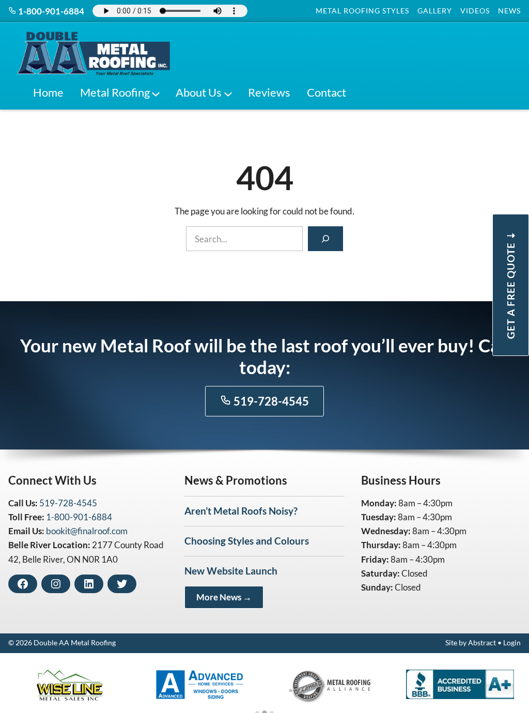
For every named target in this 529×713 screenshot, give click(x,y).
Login (512, 643)
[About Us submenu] (227, 92)
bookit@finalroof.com (87, 530)
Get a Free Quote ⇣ (511, 285)
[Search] (325, 238)
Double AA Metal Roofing (75, 643)
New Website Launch (230, 571)
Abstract (482, 643)
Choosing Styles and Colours (246, 541)
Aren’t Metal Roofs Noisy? (241, 511)
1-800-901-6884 (50, 11)
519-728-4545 (270, 401)
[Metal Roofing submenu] (156, 92)
